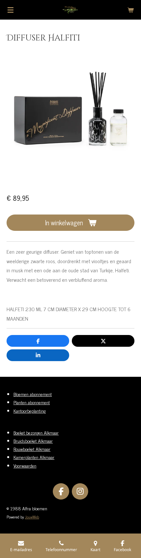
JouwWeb (32, 517)
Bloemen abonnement (32, 394)
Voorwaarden (24, 465)
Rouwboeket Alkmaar (31, 449)
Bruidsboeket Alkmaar (33, 440)
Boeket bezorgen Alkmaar (36, 432)
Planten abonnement (31, 402)
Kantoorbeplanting (29, 410)
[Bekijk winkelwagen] (130, 9)
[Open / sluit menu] (10, 9)
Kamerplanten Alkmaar (33, 457)
